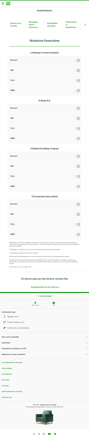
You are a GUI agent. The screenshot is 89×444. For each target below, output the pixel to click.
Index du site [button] (6, 397)
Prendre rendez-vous (15, 322)
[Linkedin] (55, 434)
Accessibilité (7, 374)
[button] (44, 337)
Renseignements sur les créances (44, 287)
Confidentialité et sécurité (12, 362)
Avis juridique (7, 368)
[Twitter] (34, 434)
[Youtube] (49, 434)
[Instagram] (44, 434)
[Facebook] (38, 434)
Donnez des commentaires (18, 328)
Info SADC (6, 380)
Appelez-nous (12, 317)
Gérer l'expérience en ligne (12, 391)
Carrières (5, 385)
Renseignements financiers (33, 24)
